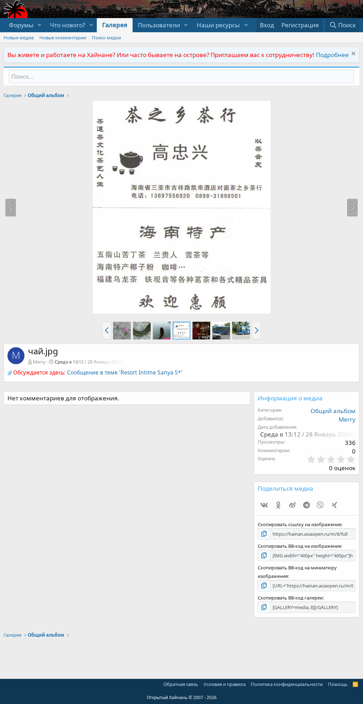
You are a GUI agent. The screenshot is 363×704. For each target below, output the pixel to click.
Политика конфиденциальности (287, 684)
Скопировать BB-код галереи (290, 598)
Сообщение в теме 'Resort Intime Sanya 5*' (125, 372)
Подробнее (332, 55)
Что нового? (67, 25)
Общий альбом (333, 411)
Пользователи (159, 25)
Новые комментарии (62, 37)
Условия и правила (224, 684)
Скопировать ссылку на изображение (299, 524)
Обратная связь (180, 684)
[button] (39, 25)
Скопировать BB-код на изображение (299, 546)
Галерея (114, 25)
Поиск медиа (106, 37)
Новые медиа (19, 37)
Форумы (21, 25)
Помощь (338, 684)
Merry (39, 362)
